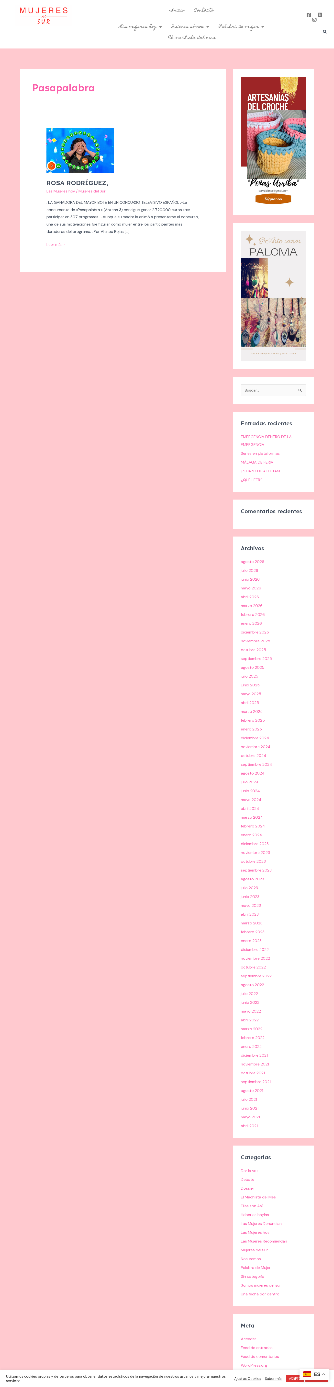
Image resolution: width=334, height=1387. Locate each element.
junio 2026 (250, 579)
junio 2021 (249, 1108)
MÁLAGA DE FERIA (257, 462)
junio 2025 (250, 685)
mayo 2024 (251, 799)
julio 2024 (249, 782)
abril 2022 (250, 1020)
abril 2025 (250, 702)
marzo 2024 (252, 817)
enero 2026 (251, 623)
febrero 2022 (253, 1037)
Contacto (204, 10)
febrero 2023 (253, 931)
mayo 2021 (250, 1117)
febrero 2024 (253, 826)
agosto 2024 (253, 773)
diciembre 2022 (255, 949)
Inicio (177, 10)
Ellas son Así (252, 1205)
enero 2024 (251, 834)
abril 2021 (249, 1125)
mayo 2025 (251, 693)
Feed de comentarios (260, 1356)
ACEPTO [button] (295, 1378)
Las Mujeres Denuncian (261, 1223)
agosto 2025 (252, 667)
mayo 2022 (251, 1011)
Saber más (273, 1378)
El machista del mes (191, 38)
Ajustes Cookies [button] (247, 1378)
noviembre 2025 (255, 641)
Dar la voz (249, 1170)
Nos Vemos (251, 1258)
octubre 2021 (253, 1073)
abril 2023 (250, 914)
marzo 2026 (252, 605)
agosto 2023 (252, 879)
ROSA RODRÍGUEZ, (77, 183)
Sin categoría (252, 1276)
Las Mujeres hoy (60, 191)
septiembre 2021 (256, 1081)
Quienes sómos (188, 26)
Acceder (248, 1338)
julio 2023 (249, 887)
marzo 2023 (251, 923)
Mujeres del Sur (254, 1250)
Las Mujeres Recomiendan (264, 1241)
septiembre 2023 (256, 870)
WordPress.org (254, 1365)
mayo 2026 (251, 588)
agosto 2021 (252, 1090)
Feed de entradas (257, 1347)
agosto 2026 (252, 561)
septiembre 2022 (256, 976)
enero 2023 (251, 940)
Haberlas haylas (255, 1214)
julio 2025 (249, 676)
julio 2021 (249, 1099)
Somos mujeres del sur (261, 1285)
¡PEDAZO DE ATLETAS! (260, 471)
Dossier (247, 1188)
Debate (247, 1179)
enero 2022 (251, 1046)
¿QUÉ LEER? (251, 479)
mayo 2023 (251, 905)
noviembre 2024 (255, 746)
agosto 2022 (252, 984)
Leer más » (55, 244)
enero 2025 (251, 729)
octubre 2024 (253, 755)
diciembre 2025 (255, 632)
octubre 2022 (253, 967)
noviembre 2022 (255, 958)
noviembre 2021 (255, 1064)
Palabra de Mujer (256, 1267)
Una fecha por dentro (260, 1294)
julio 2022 (249, 993)
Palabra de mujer (239, 26)
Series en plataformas (260, 453)
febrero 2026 (253, 614)
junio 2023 (250, 896)
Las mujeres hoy (138, 26)
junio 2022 (250, 1002)
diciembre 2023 (255, 843)
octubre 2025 (253, 649)
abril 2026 (250, 596)
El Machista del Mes (258, 1197)
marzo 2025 (252, 711)
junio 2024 (250, 790)
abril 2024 (250, 808)
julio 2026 (249, 570)
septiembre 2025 (256, 658)
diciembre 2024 (255, 738)
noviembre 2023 (255, 852)
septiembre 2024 (256, 764)
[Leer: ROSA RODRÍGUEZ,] (80, 150)
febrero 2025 (253, 720)
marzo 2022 (251, 1028)
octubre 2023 (253, 861)
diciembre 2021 (254, 1055)
